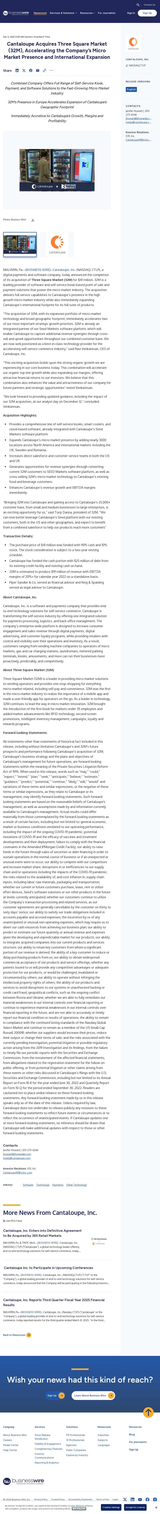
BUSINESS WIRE (38, 270)
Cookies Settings (111, 1507)
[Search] (138, 4)
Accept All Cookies (135, 1507)
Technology (43, 1184)
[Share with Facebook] (30, 70)
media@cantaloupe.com (16, 1158)
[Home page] (16, 13)
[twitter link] (125, 1499)
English (131, 89)
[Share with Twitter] (23, 70)
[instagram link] (155, 1499)
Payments (57, 1184)
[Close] (156, 1507)
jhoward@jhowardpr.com (17, 1154)
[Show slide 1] (20, 244)
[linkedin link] (132, 1499)
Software (28, 1184)
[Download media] (33, 220)
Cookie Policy (79, 1508)
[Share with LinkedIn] (17, 70)
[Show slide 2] (57, 244)
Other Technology (76, 1184)
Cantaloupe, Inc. (64, 270)
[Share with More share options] (51, 70)
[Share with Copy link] (44, 70)
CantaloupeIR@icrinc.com (17, 1172)
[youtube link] (140, 1499)
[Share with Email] (37, 70)
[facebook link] (147, 1499)
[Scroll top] (148, 1412)
